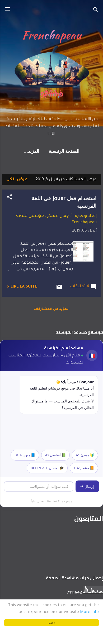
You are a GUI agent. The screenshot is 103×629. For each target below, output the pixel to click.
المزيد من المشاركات (51, 309)
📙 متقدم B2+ (84, 468)
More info (89, 612)
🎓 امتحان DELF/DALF (47, 468)
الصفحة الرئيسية (64, 151)
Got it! (51, 623)
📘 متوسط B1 (25, 455)
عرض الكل (16, 179)
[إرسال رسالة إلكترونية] (59, 289)
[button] (9, 198)
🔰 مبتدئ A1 (85, 455)
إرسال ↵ (87, 486)
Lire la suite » (22, 287)
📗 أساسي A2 (55, 455)
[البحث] (95, 11)
